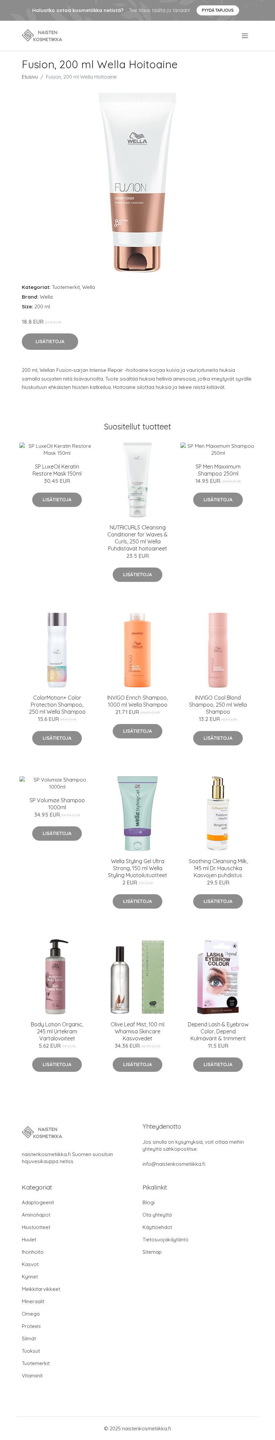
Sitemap (152, 1252)
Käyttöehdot (157, 1227)
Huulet (29, 1239)
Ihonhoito (33, 1252)
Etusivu (30, 77)
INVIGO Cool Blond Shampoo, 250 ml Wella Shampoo (218, 704)
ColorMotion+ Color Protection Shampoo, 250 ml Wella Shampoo (57, 704)
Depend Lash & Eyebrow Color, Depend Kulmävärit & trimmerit (218, 1031)
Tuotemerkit (66, 287)
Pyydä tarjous (218, 10)
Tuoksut (31, 1351)
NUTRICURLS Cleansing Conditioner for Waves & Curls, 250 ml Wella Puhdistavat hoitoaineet (137, 538)
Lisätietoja (50, 341)
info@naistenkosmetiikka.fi (174, 1164)
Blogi (149, 1202)
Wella (88, 287)
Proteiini (31, 1326)
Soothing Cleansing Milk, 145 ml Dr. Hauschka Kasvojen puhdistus (218, 868)
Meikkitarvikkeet (41, 1289)
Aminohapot (36, 1215)
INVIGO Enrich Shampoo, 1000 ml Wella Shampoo (137, 701)
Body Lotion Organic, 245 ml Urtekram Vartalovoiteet (57, 1031)
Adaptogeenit (38, 1202)
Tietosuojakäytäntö (165, 1239)
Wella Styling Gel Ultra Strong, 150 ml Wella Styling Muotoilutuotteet (137, 868)
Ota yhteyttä (157, 1215)
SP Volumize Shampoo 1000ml (57, 804)
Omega (31, 1314)
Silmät (29, 1338)
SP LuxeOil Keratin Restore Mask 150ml (57, 470)
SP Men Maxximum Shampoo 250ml (218, 470)
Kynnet (30, 1276)
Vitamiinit (32, 1375)
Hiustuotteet (36, 1227)
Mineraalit (33, 1301)
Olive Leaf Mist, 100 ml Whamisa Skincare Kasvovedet (137, 1031)
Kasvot (30, 1264)
